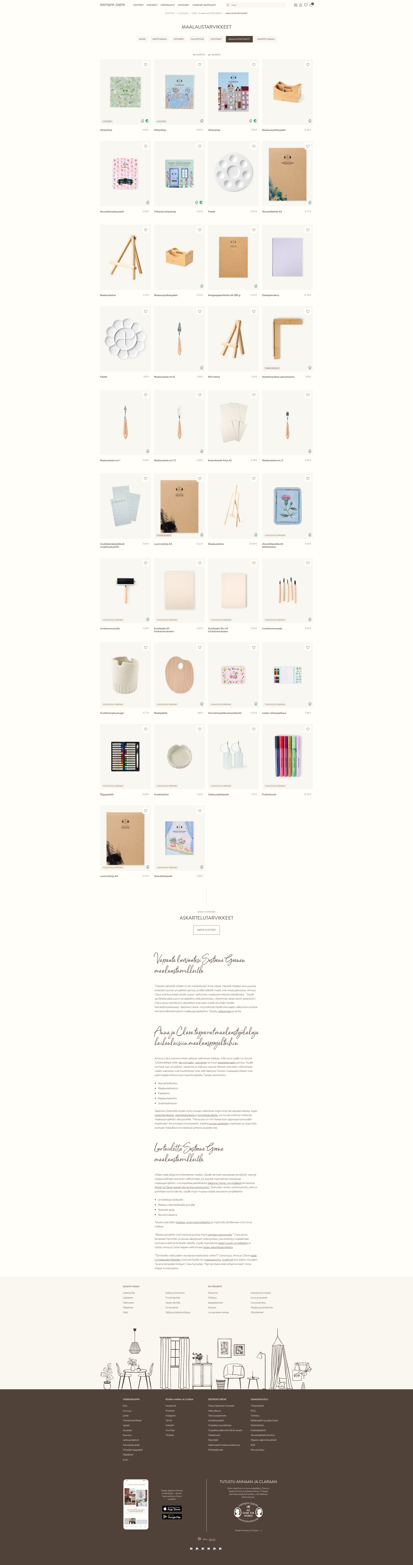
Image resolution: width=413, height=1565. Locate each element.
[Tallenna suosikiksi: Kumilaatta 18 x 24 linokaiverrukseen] (253, 563)
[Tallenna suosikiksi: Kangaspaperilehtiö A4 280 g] (253, 229)
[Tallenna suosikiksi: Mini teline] (253, 311)
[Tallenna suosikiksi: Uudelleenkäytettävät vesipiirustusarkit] (145, 478)
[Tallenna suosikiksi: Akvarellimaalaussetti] (145, 146)
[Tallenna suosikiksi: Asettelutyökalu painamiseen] (307, 311)
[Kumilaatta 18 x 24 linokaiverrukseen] (233, 590)
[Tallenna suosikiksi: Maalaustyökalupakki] (307, 64)
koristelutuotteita (207, 1115)
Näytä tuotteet (206, 929)
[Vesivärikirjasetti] (179, 838)
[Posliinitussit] (287, 756)
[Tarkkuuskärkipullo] (233, 756)
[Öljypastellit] (125, 756)
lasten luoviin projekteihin (233, 1243)
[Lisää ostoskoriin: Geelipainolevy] (309, 300)
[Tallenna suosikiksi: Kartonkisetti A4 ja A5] (253, 395)
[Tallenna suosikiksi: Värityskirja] (145, 64)
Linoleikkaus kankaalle (170, 1199)
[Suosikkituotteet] (306, 5)
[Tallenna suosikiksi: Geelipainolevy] (307, 229)
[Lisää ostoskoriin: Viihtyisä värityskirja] (201, 216)
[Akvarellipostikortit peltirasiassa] (287, 506)
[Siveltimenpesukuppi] (125, 675)
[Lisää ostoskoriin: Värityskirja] (147, 135)
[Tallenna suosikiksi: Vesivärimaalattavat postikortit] (253, 647)
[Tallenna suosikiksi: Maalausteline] (145, 229)
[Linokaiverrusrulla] (125, 590)
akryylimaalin (186, 1062)
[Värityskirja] (125, 92)
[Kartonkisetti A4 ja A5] (233, 422)
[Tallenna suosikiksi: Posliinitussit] (307, 729)
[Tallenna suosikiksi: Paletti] (253, 146)
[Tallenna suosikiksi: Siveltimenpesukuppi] (145, 647)
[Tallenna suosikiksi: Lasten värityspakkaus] (307, 647)
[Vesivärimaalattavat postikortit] (233, 675)
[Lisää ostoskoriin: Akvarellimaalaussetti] (147, 216)
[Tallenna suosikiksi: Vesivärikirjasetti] (199, 810)
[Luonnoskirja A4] (179, 506)
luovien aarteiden (219, 1123)
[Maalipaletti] (179, 675)
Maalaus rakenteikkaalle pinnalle (176, 1204)
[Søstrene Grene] (112, 4)
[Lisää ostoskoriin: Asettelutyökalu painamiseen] (309, 381)
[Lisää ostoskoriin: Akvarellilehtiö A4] (309, 216)
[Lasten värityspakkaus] (287, 675)
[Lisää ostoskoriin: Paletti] (255, 216)
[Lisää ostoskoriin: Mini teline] (255, 381)
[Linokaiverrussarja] (287, 590)
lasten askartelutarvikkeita (218, 1247)
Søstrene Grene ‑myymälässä (225, 1183)
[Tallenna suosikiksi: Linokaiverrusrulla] (145, 563)
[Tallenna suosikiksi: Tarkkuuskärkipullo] (253, 729)
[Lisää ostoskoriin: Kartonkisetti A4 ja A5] (255, 465)
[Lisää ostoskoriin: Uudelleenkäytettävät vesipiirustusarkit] (147, 549)
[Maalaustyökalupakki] (287, 92)
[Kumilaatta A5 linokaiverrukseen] (179, 590)
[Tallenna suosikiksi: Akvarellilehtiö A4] (307, 146)
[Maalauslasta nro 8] (179, 339)
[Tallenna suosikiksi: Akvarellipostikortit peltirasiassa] (307, 478)
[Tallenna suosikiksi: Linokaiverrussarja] (307, 563)
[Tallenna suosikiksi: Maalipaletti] (199, 647)
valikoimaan (225, 1011)
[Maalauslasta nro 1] (125, 422)
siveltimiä (227, 1259)
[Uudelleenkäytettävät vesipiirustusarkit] (125, 506)
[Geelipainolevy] (287, 257)
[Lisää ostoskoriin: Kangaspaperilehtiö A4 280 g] (255, 300)
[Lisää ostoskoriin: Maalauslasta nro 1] (147, 465)
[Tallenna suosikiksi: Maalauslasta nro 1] (145, 395)
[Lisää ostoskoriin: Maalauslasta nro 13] (201, 465)
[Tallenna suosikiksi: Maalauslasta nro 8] (199, 311)
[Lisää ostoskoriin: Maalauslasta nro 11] (309, 465)
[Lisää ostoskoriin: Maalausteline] (147, 300)
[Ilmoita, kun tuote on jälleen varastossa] (309, 549)
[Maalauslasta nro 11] (287, 422)
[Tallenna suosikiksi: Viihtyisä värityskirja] (199, 146)
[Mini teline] (233, 339)
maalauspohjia (212, 1259)
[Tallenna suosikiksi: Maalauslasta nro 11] (307, 395)
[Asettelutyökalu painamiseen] (287, 339)
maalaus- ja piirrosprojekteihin (193, 1222)
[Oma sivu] (301, 5)
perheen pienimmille (220, 1234)
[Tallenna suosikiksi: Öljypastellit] (145, 729)
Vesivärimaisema (167, 1214)
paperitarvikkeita (164, 1115)
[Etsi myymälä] (295, 5)
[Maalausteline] (125, 257)
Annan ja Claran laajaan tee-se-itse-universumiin (182, 1187)
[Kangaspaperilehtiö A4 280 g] (233, 257)
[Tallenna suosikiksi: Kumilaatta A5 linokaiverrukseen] (199, 563)
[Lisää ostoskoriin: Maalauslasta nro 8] (201, 381)
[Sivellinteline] (179, 756)
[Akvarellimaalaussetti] (125, 173)
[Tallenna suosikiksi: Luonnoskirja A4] (199, 478)
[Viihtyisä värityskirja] (179, 173)
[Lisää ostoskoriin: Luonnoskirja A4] (201, 549)
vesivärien (201, 1062)
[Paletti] (233, 173)
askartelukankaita (185, 1115)
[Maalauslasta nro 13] (179, 422)
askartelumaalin (227, 1062)
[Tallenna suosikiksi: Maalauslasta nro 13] (199, 395)
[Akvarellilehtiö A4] (287, 173)
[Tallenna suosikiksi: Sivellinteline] (199, 729)
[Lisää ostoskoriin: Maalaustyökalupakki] (309, 135)
